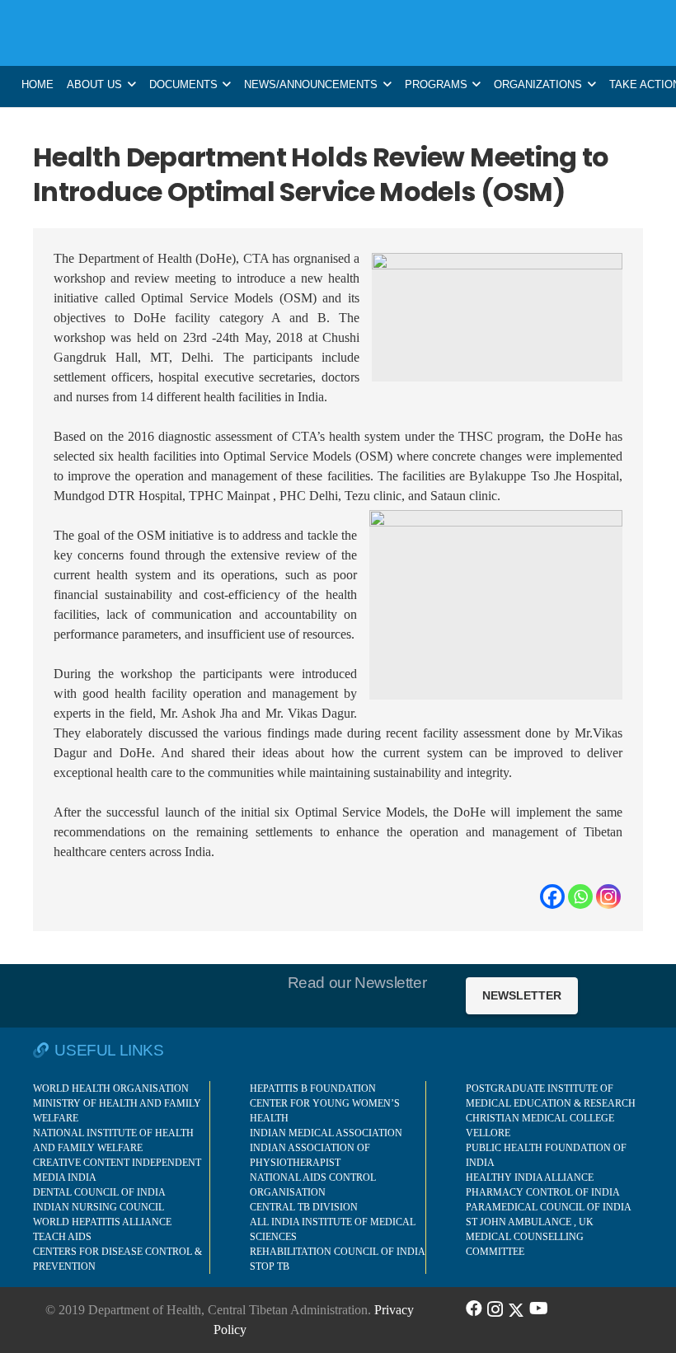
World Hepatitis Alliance (102, 1222)
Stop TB (269, 1266)
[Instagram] (608, 896)
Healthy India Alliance (530, 1177)
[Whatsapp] (580, 896)
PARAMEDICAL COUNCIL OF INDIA (548, 1207)
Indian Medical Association (326, 1133)
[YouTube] (538, 1308)
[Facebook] (552, 896)
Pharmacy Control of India (543, 1192)
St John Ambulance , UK (530, 1222)
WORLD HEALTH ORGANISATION (111, 1088)
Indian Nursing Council (98, 1207)
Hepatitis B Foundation (313, 1088)
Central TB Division (304, 1207)
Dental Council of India (99, 1192)
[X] (516, 1308)
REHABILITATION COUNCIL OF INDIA (337, 1251)
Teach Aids (62, 1237)
